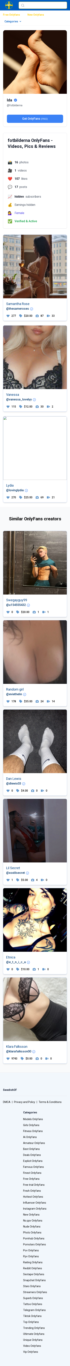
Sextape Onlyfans (33, 1274)
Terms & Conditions (50, 1102)
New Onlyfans (35, 14)
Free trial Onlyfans (34, 1184)
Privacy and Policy (24, 1102)
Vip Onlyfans (30, 1351)
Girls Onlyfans (31, 1125)
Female (19, 213)
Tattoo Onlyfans (32, 1304)
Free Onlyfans (11, 14)
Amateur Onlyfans (34, 1143)
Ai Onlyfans (30, 1137)
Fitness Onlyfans (33, 1131)
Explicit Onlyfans (33, 1160)
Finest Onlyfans (32, 1172)
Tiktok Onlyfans (32, 1316)
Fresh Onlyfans (32, 1190)
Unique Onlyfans (33, 1339)
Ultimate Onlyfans (33, 1333)
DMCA (6, 1102)
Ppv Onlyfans (31, 1256)
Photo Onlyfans (32, 1232)
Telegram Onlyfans (34, 1310)
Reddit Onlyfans (32, 1268)
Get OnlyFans (35, 118)
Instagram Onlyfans (34, 1208)
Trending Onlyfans (34, 1327)
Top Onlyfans (31, 1322)
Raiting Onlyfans (33, 1262)
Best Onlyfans (31, 1148)
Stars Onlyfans (32, 1286)
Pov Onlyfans (31, 1250)
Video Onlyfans (32, 1345)
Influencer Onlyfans (34, 1202)
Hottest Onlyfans (33, 1196)
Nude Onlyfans (32, 1226)
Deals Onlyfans (32, 1154)
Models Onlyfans (33, 1119)
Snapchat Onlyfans (34, 1280)
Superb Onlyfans (33, 1298)
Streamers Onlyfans (35, 1292)
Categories (11, 21)
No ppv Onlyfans (32, 1220)
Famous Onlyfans (33, 1166)
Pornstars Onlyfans (34, 1244)
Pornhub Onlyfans (33, 1238)
